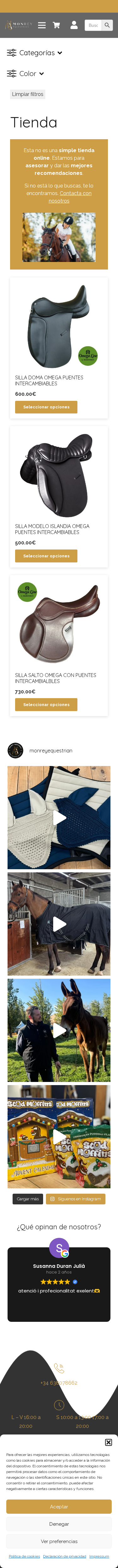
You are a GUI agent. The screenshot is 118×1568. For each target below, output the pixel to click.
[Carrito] (56, 25)
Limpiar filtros (27, 94)
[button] (108, 1442)
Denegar (59, 1524)
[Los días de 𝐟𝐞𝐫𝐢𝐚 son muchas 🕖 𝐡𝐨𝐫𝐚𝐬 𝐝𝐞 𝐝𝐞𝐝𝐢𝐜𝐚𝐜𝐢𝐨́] (59, 1030)
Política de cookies (24, 1556)
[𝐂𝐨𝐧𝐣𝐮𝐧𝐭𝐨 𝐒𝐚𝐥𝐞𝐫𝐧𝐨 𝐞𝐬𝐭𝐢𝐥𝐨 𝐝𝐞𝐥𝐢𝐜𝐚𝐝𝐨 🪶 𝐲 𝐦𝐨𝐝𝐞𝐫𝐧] (59, 817)
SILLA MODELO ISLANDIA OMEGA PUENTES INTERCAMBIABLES (52, 529)
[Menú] (42, 25)
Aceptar (59, 1507)
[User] (74, 26)
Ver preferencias (59, 1541)
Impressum (99, 1556)
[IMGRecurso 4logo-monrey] (18, 25)
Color (28, 73)
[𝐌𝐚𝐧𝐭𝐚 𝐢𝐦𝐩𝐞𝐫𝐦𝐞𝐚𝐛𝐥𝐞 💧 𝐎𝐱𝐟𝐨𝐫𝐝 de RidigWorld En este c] (59, 924)
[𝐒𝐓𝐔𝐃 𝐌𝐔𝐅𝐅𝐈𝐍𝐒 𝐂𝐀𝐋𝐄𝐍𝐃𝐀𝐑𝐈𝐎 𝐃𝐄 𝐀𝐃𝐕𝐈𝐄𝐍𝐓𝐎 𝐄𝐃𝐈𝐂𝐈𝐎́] (59, 1136)
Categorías (37, 52)
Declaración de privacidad (64, 1556)
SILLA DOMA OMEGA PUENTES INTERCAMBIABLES (49, 380)
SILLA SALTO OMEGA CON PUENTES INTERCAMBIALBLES (55, 678)
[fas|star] (59, 1369)
